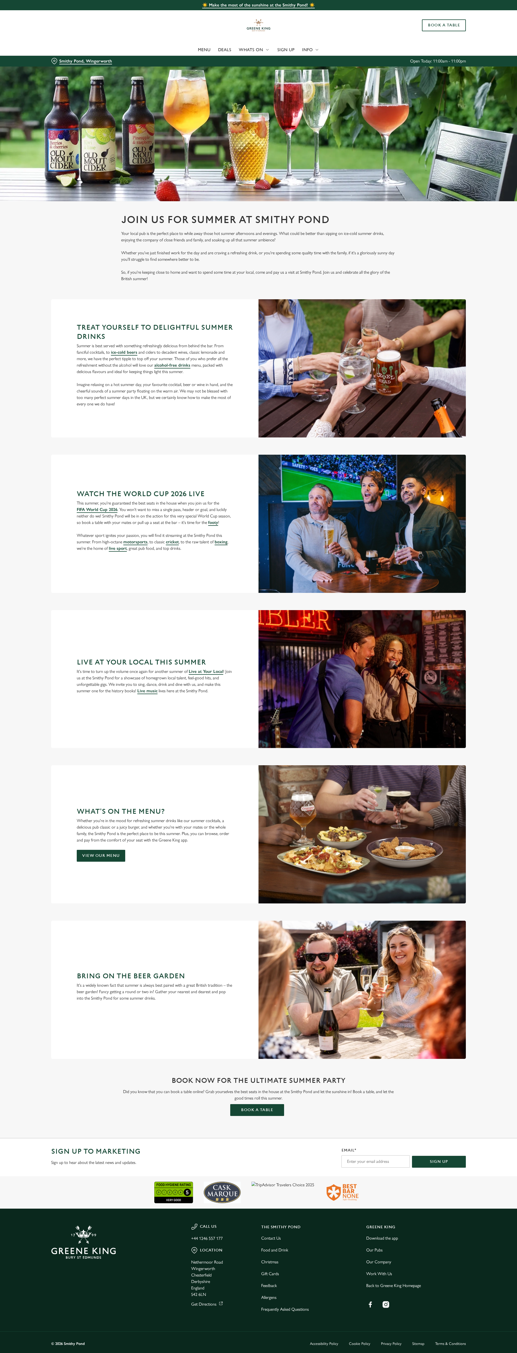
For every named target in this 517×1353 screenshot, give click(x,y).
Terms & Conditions (450, 1343)
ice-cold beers (124, 352)
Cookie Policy (359, 1343)
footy (213, 522)
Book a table (257, 1110)
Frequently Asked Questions (285, 1309)
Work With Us (379, 1273)
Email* (348, 1150)
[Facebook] (370, 1304)
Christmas (269, 1261)
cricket (172, 541)
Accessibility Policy (324, 1343)
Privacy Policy (391, 1343)
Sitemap (418, 1343)
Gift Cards (270, 1273)
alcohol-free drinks (172, 365)
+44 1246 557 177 (207, 1238)
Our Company (378, 1261)
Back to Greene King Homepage (393, 1285)
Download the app (382, 1238)
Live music (147, 690)
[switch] (191, 50)
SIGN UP (439, 1161)
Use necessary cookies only (435, 32)
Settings (313, 50)
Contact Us (271, 1238)
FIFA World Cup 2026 (97, 509)
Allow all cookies (435, 14)
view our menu (101, 855)
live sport (118, 548)
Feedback (269, 1285)
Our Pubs (374, 1250)
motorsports (135, 541)
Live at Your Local (206, 671)
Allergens (269, 1297)
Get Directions (203, 1304)
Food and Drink (274, 1250)
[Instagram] (386, 1304)
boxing (221, 541)
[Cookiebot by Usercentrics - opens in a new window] (71, 50)
